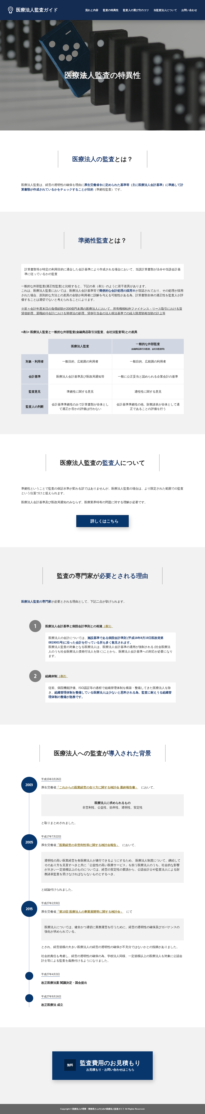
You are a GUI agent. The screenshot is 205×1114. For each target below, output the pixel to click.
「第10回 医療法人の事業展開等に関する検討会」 (89, 911)
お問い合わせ (189, 10)
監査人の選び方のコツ (136, 10)
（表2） (62, 676)
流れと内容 (91, 10)
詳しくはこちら (104, 521)
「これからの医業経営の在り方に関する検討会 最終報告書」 (97, 787)
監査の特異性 (111, 10)
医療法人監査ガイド (37, 9)
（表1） (107, 626)
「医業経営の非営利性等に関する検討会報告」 (87, 845)
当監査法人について (165, 10)
